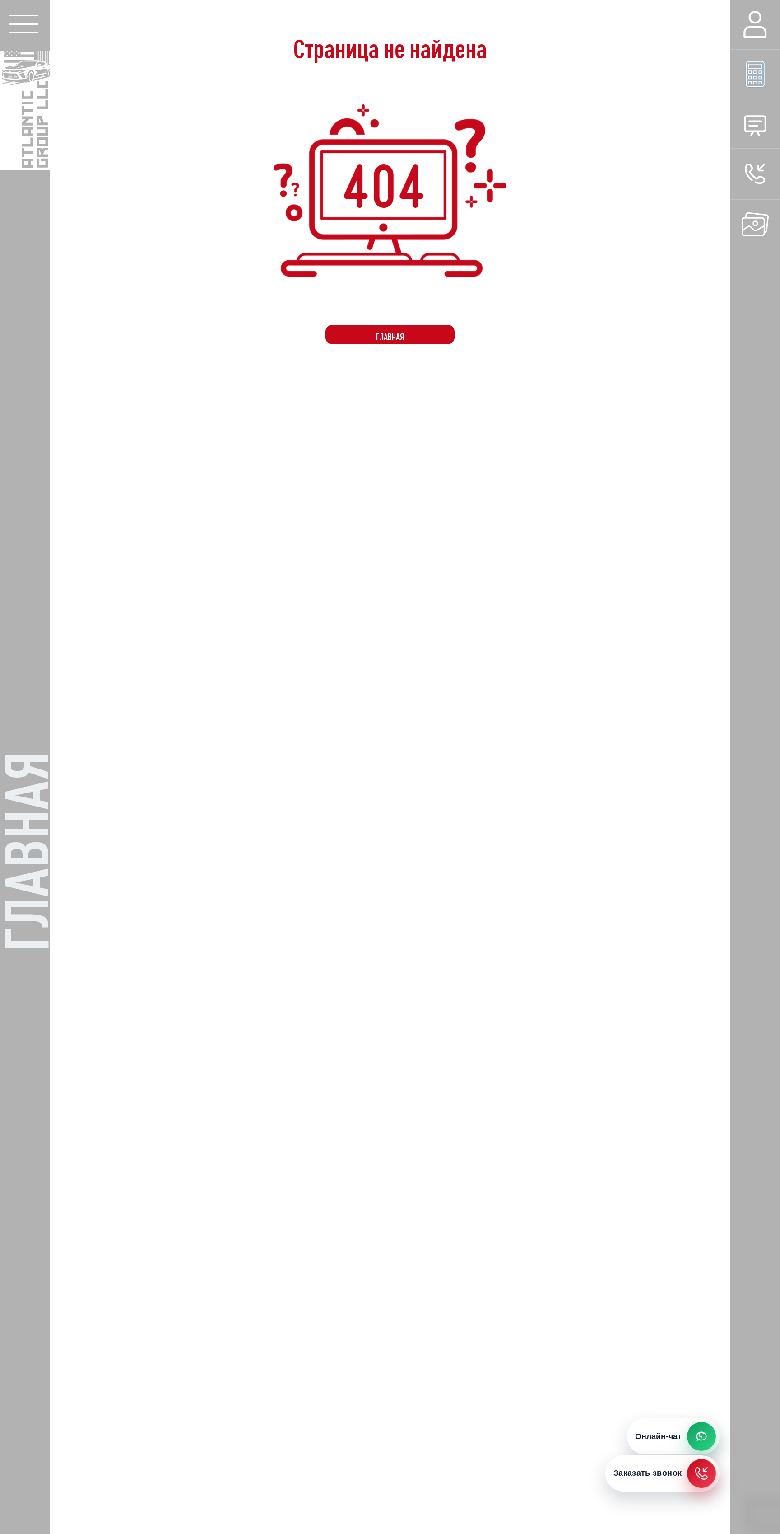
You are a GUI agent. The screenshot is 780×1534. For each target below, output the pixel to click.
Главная (390, 337)
